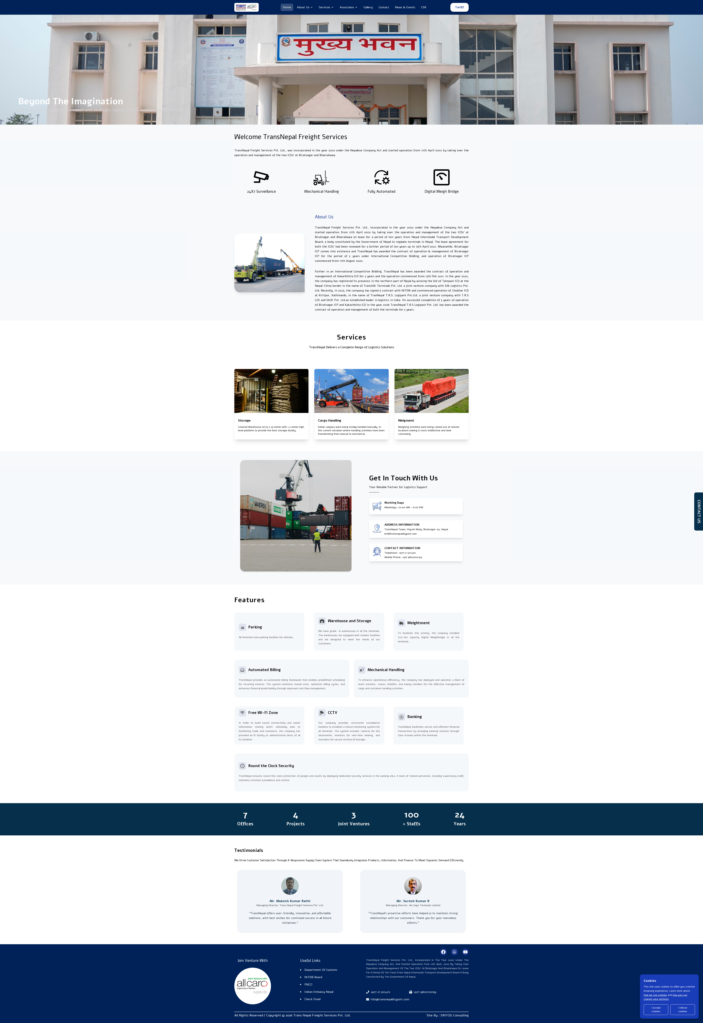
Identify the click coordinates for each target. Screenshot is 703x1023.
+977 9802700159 (425, 992)
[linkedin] (454, 952)
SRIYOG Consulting (454, 1015)
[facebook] (443, 952)
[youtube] (465, 952)
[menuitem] (287, 7)
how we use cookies (655, 995)
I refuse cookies (682, 1009)
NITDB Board (313, 977)
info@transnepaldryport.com (390, 999)
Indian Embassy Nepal (318, 992)
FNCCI (308, 985)
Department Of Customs (320, 970)
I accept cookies (656, 1009)
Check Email (312, 999)
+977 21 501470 (407, 553)
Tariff (459, 7)
